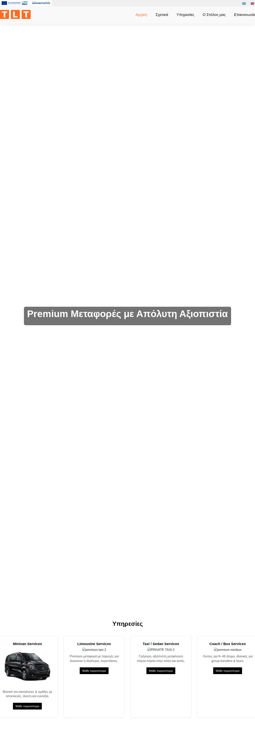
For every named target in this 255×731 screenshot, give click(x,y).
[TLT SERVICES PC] (16, 14)
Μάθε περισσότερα (27, 706)
